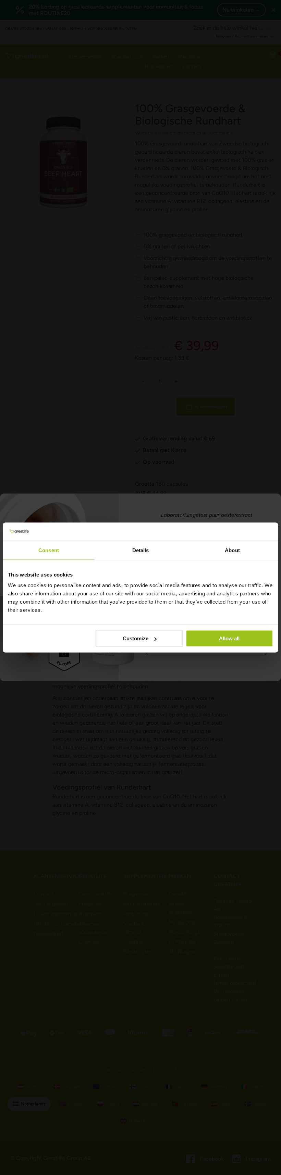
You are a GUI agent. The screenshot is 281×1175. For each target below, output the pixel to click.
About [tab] (232, 550)
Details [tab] (140, 550)
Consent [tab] (48, 550)
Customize (135, 638)
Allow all (229, 638)
